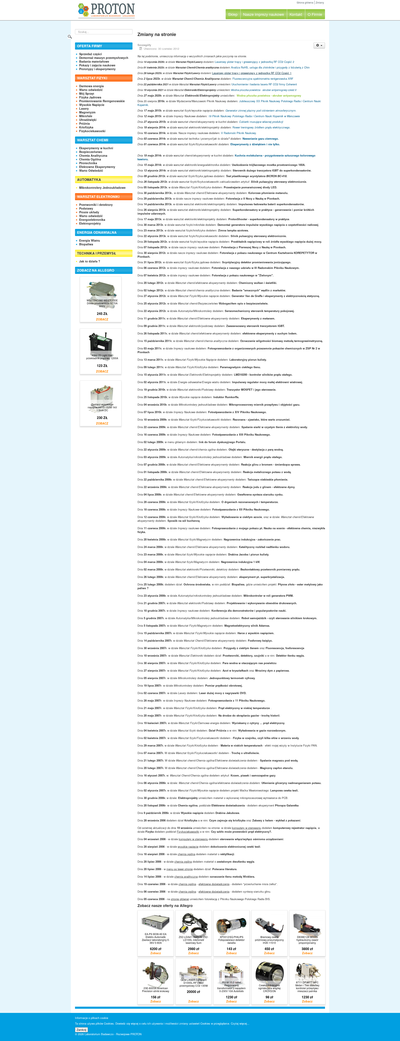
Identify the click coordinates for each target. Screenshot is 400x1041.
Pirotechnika (88, 163)
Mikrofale (85, 116)
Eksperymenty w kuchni (96, 148)
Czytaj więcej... (240, 1023)
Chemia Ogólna (90, 159)
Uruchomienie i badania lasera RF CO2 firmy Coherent (264, 84)
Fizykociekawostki (92, 131)
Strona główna (305, 2)
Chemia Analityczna (93, 155)
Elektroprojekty (90, 223)
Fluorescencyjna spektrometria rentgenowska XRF (262, 79)
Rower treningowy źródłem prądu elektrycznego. (261, 127)
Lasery (84, 108)
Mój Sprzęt (86, 93)
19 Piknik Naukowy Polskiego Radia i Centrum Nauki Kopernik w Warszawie (254, 116)
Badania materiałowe (94, 61)
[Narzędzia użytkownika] (319, 45)
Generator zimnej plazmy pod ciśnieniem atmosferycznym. (260, 110)
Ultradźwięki (87, 120)
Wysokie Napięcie (91, 105)
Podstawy (86, 208)
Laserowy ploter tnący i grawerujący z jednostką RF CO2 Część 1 (251, 73)
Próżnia (84, 123)
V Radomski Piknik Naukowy (238, 133)
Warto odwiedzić (91, 90)
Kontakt (296, 14)
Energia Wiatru (89, 240)
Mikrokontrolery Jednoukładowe (102, 187)
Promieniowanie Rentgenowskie (102, 101)
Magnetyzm (87, 112)
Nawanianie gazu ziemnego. (260, 138)
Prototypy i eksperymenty (97, 69)
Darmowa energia (91, 86)
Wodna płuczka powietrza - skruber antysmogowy (269, 95)
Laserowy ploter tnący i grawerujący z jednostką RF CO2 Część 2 (254, 62)
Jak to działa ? (89, 261)
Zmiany (320, 2)
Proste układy (89, 212)
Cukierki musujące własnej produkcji (261, 122)
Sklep (233, 14)
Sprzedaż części (90, 54)
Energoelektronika (92, 219)
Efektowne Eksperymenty (97, 167)
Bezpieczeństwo (90, 152)
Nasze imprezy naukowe (263, 14)
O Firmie (315, 14)
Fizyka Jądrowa (90, 97)
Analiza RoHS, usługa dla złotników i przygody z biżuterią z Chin (270, 67)
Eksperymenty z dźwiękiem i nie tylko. (255, 144)
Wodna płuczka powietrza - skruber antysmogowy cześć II (263, 90)
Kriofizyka (86, 127)
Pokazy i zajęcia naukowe (97, 65)
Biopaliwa (86, 244)
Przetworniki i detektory (96, 204)
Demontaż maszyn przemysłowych (103, 58)
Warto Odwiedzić (91, 170)
